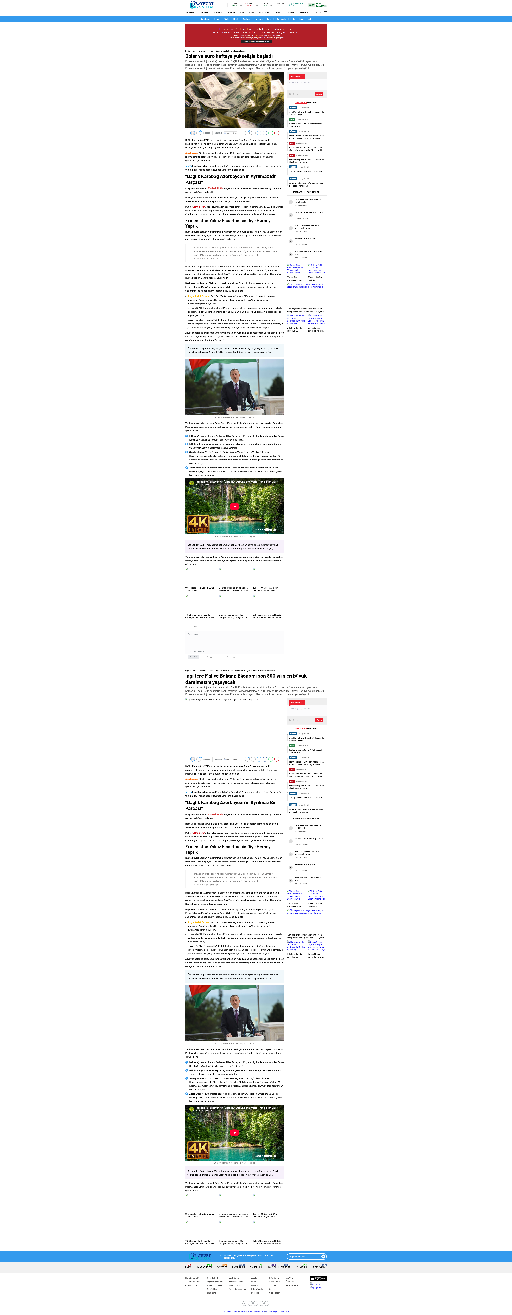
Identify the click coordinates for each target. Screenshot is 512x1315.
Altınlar (226, 19)
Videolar (278, 12)
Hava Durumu (238, 1266)
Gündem (218, 12)
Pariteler (246, 19)
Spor (242, 12)
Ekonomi (231, 12)
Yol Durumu (301, 1266)
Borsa (269, 19)
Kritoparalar (258, 19)
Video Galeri (274, 1281)
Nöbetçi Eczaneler (215, 1285)
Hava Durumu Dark (193, 1278)
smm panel (212, 1293)
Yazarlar (291, 12)
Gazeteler (304, 12)
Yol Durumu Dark (192, 1281)
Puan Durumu (256, 1266)
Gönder (193, 656)
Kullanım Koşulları (272, 1312)
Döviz (292, 19)
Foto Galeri (264, 12)
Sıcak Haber (274, 1293)
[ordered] (217, 656)
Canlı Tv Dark (212, 1278)
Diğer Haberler (280, 19)
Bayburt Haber (190, 51)
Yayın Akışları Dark (215, 1281)
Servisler (204, 12)
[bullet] (221, 656)
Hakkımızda (227, 1312)
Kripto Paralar (319, 1266)
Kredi (309, 19)
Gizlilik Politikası (246, 1312)
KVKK (263, 1312)
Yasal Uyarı (285, 1312)
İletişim (236, 1312)
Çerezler (256, 1312)
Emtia (301, 19)
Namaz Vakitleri (204, 1266)
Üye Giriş (289, 1278)
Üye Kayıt (290, 1281)
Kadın (251, 12)
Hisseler (236, 19)
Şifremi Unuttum (293, 1285)
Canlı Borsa (205, 19)
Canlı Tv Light (191, 1285)
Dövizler (217, 19)
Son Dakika (190, 12)
